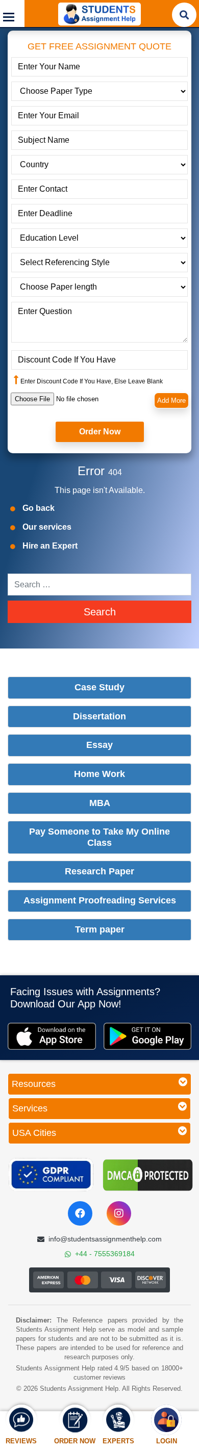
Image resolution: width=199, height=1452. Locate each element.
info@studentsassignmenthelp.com (105, 1239)
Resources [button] (34, 1084)
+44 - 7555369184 (105, 1254)
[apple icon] (52, 1036)
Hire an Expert (50, 545)
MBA (99, 803)
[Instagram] (119, 1213)
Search (100, 611)
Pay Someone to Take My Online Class (99, 837)
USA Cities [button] (34, 1133)
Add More (171, 400)
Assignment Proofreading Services (99, 900)
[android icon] (148, 1036)
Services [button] (29, 1108)
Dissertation (99, 716)
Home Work (99, 774)
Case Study (99, 687)
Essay (99, 745)
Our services (46, 527)
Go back (38, 508)
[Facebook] (80, 1213)
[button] (12, 13)
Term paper (100, 929)
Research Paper (99, 871)
